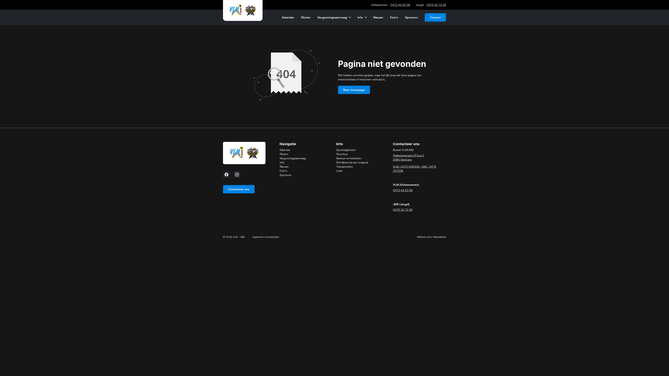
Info (360, 17)
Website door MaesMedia (431, 236)
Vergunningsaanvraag (332, 17)
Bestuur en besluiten (348, 158)
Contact (435, 17)
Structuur (342, 154)
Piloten (305, 17)
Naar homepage (354, 90)
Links (339, 171)
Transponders (344, 166)
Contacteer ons (238, 189)
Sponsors (411, 17)
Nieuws (378, 17)
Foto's (394, 17)
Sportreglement (345, 150)
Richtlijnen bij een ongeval (352, 162)
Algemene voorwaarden (265, 236)
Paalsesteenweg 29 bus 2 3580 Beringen (408, 157)
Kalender (288, 17)
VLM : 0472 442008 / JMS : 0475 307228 (414, 169)
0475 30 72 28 (436, 5)
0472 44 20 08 (400, 5)
